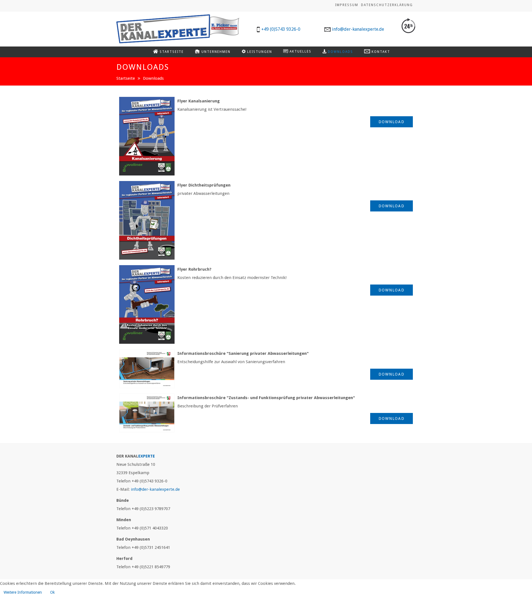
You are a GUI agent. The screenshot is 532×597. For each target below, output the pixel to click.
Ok (52, 592)
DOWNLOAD (391, 122)
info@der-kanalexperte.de (155, 489)
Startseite (125, 78)
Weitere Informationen (23, 592)
